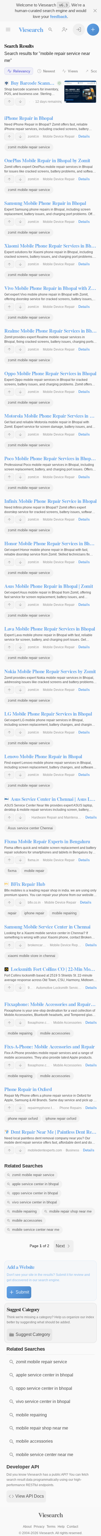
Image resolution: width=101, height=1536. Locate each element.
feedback (58, 16)
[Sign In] (79, 30)
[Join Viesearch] (65, 30)
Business (72, 1150)
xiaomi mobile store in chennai (31, 956)
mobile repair (34, 871)
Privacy (39, 1526)
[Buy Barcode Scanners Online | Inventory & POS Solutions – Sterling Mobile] (80, 91)
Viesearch (31, 29)
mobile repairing (64, 913)
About (27, 1526)
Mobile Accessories (67, 1023)
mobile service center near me (35, 1230)
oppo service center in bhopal (35, 1193)
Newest (49, 71)
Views (73, 71)
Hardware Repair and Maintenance (57, 817)
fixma (12, 871)
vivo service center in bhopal (34, 1202)
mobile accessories (55, 1033)
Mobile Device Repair (59, 136)
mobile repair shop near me (70, 1211)
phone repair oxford (23, 1119)
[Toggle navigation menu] (8, 30)
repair (12, 913)
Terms (51, 1526)
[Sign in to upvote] (9, 101)
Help (61, 1526)
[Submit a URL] (93, 30)
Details (84, 136)
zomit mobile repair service (29, 147)
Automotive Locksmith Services (59, 988)
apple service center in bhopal (35, 1184)
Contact (72, 1526)
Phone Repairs (71, 1108)
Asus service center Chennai (30, 828)
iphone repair (34, 913)
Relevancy (21, 71)
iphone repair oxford (61, 1119)
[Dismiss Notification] (95, 11)
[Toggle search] (50, 30)
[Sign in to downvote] (20, 101)
